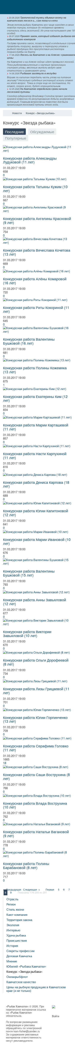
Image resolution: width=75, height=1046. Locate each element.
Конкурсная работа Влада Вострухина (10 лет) (35, 805)
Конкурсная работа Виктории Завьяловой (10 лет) (27, 633)
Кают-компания (16, 914)
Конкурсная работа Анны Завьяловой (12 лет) (34, 601)
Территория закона (19, 920)
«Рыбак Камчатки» (17, 1006)
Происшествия (16, 940)
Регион (11, 904)
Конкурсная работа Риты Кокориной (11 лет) (36, 309)
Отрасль (12, 899)
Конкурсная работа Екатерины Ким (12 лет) (35, 398)
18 (4, 763)
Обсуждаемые (42, 131)
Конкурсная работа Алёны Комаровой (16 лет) (34, 280)
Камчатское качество (21, 982)
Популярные (15, 138)
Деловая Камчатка (19, 956)
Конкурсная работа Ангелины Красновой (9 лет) (37, 220)
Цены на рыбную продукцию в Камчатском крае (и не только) (36, 989)
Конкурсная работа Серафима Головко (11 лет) (35, 747)
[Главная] (6, 113)
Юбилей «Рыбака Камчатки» (26, 966)
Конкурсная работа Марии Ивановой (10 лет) (37, 541)
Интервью (13, 930)
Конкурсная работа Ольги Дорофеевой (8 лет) (35, 662)
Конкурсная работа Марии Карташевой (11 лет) (35, 426)
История (12, 945)
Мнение (11, 961)
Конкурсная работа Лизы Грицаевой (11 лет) (36, 690)
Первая (50, 889)
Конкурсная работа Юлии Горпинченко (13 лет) (35, 719)
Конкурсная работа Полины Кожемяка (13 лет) (35, 369)
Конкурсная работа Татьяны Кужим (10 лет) (35, 188)
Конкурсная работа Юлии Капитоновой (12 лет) (35, 512)
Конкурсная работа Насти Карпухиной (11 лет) (34, 455)
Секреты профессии (20, 951)
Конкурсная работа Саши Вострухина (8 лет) (36, 776)
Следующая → (31, 889)
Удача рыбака (16, 935)
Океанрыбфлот (17, 977)
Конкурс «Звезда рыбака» (24, 971)
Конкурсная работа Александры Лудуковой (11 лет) (30, 160)
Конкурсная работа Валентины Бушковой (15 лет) (29, 573)
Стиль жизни (15, 909)
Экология (12, 925)
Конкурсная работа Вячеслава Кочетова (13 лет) (36, 252)
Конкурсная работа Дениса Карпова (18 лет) (36, 484)
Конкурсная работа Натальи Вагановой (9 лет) (36, 833)
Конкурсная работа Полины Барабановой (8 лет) (26, 865)
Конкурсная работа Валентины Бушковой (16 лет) (29, 341)
